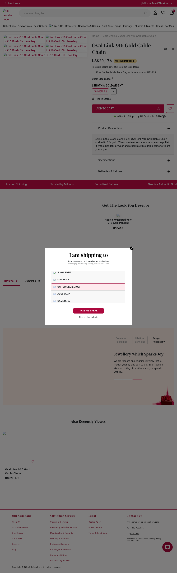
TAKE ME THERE (88, 310)
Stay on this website (88, 317)
